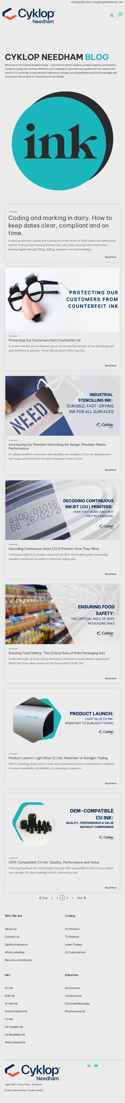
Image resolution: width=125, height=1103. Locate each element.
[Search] (112, 15)
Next (80, 898)
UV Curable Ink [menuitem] (14, 1026)
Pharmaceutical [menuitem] (75, 1011)
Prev (45, 898)
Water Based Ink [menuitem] (15, 1042)
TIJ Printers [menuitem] (72, 936)
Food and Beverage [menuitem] (77, 1003)
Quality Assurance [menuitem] (16, 944)
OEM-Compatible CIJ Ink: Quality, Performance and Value (54, 862)
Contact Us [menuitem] (12, 936)
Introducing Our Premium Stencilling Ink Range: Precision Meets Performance (57, 446)
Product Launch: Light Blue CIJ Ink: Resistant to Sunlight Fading (58, 758)
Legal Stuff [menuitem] (10, 1084)
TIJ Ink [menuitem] (9, 1019)
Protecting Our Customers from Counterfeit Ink (45, 340)
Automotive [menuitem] (72, 988)
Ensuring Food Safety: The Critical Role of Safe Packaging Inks (57, 653)
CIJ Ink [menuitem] (9, 988)
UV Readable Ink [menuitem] (15, 1034)
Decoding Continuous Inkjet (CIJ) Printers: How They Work (54, 549)
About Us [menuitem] (11, 929)
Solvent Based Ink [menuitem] (16, 1011)
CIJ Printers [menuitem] (72, 929)
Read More (110, 257)
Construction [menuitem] (73, 995)
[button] (120, 14)
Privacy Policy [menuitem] (23, 1084)
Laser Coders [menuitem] (73, 944)
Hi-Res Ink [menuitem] (11, 1003)
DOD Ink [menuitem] (10, 995)
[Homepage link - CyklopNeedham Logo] (32, 1078)
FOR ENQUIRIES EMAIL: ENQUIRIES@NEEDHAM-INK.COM (97, 2)
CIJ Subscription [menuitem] (75, 952)
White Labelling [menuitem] (14, 952)
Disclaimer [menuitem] (37, 1084)
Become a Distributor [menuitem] (18, 960)
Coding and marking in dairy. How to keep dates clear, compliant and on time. (60, 225)
